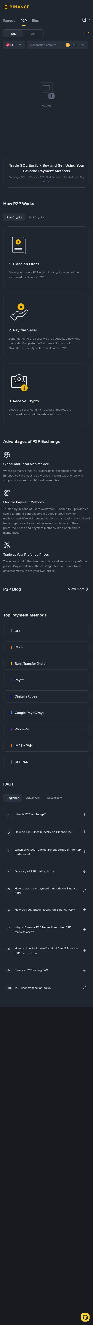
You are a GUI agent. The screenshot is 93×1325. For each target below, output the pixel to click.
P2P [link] (24, 20)
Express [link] (9, 20)
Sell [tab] (32, 34)
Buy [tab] (13, 34)
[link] (46, 631)
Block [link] (36, 20)
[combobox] (14, 45)
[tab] (9, 21)
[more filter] (85, 33)
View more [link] (76, 589)
